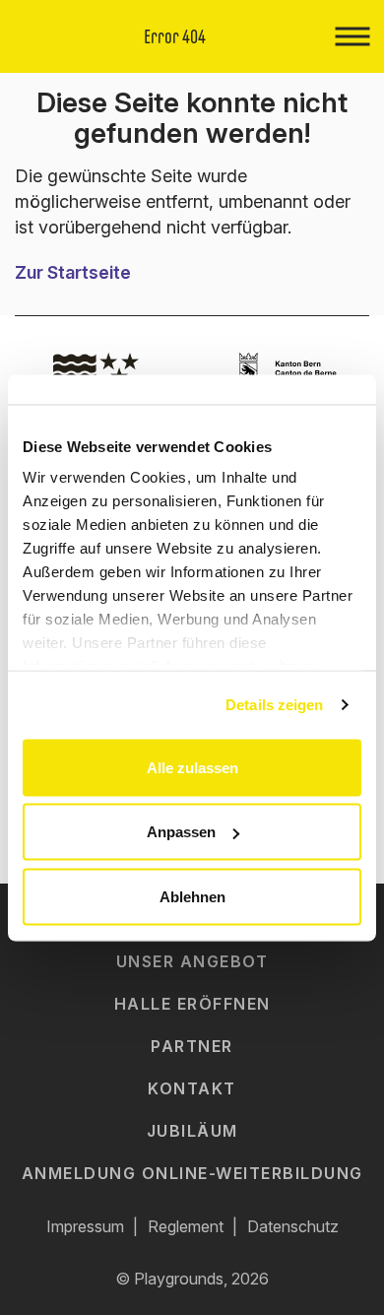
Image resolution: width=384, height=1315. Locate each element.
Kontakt (192, 1088)
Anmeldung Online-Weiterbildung (192, 1173)
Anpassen (181, 831)
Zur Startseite (73, 272)
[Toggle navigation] (352, 36)
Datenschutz (293, 1226)
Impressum (85, 1226)
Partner (192, 1046)
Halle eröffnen (192, 1004)
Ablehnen (192, 896)
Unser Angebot (192, 961)
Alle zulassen (192, 766)
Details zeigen (274, 704)
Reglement (186, 1226)
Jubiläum (192, 1131)
